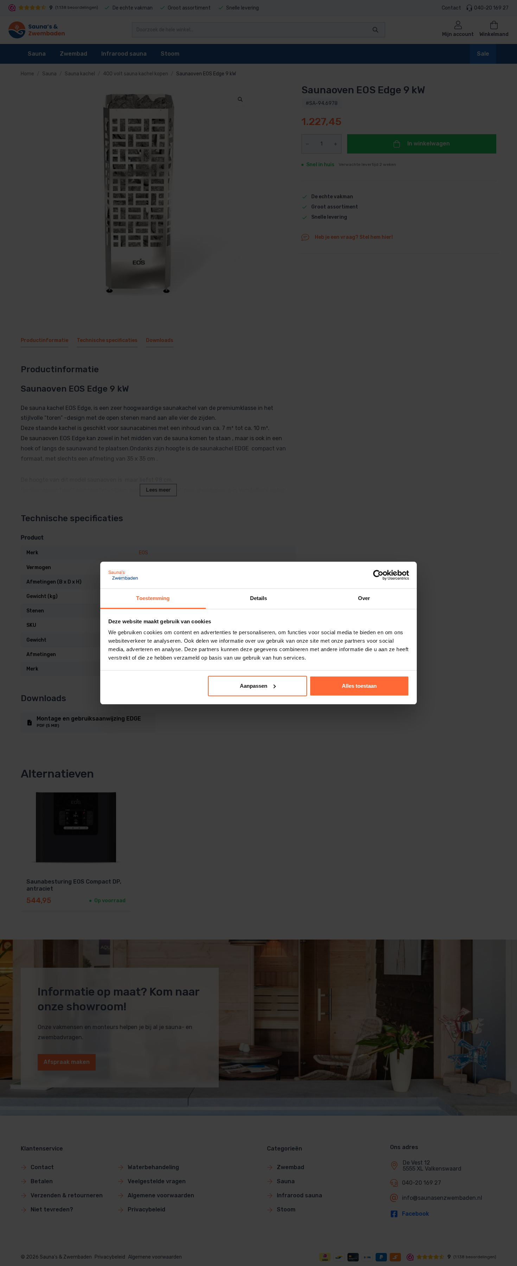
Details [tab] (258, 598)
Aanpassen (253, 686)
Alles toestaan (359, 686)
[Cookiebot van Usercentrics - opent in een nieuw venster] (378, 575)
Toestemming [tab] (153, 598)
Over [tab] (364, 598)
